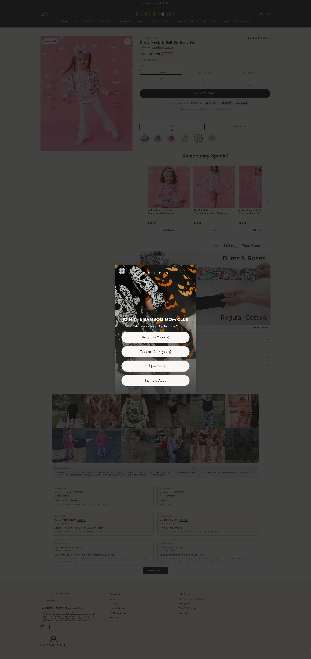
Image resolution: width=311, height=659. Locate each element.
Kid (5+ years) (155, 366)
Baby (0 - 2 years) (155, 337)
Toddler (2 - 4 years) (155, 351)
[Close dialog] (122, 271)
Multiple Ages (155, 380)
